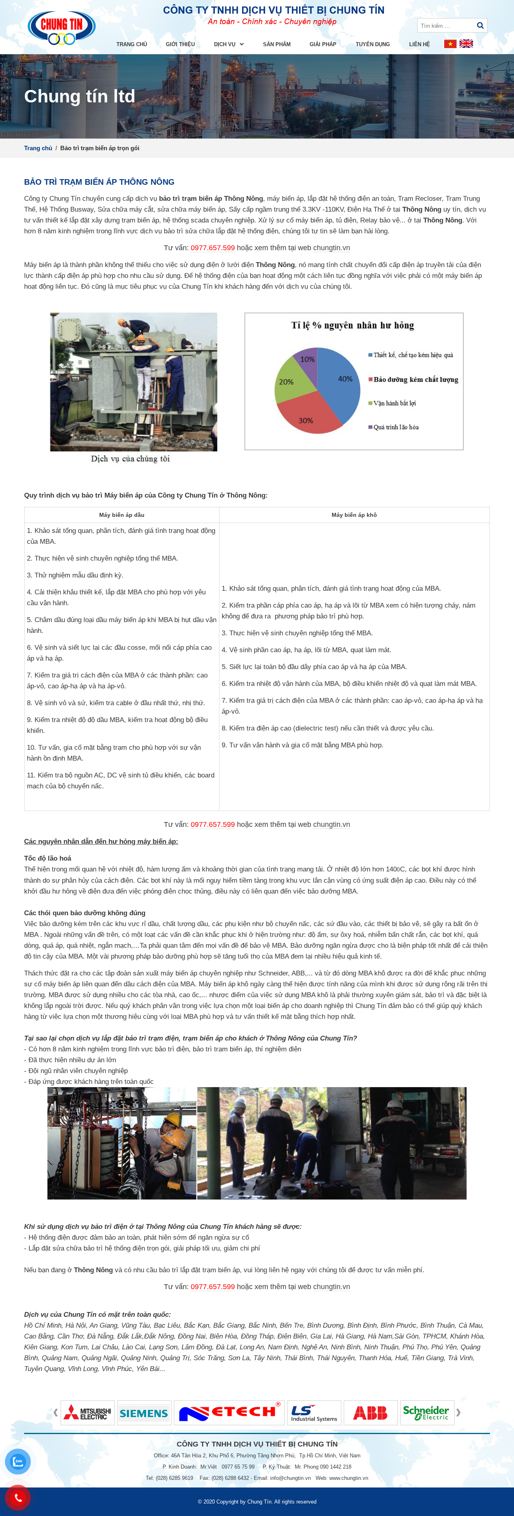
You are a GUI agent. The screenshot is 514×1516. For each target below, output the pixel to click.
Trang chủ (131, 44)
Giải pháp (323, 44)
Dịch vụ (225, 44)
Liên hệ (419, 44)
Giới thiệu (180, 44)
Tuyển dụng (373, 44)
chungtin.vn (331, 248)
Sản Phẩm (277, 44)
